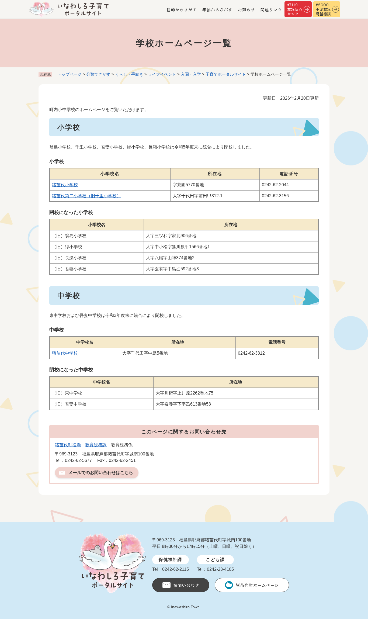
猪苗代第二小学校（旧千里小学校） (86, 195)
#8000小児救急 (323, 9)
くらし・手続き (129, 74)
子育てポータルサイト (226, 74)
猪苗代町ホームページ (257, 585)
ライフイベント (162, 74)
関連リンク (271, 9)
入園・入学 (191, 74)
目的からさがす (181, 9)
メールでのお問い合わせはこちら (100, 472)
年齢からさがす (217, 9)
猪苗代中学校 (65, 353)
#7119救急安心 (294, 9)
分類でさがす (98, 74)
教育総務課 (96, 444)
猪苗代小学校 (65, 184)
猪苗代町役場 (68, 444)
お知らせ (246, 9)
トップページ (69, 74)
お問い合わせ (186, 585)
